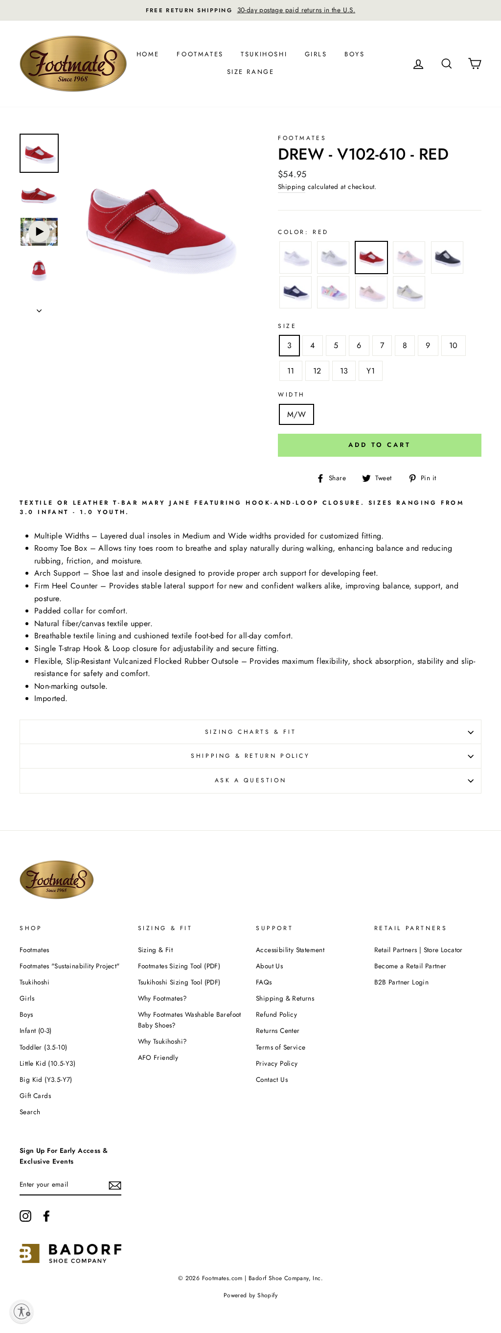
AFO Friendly (158, 1057)
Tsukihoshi (264, 54)
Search (30, 1112)
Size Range (250, 71)
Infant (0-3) (36, 1030)
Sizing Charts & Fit (250, 731)
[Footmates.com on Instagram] (25, 1216)
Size (287, 326)
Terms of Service (280, 1047)
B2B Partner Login (401, 982)
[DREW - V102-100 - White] (295, 259)
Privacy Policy (277, 1063)
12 (317, 370)
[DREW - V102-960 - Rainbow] (333, 294)
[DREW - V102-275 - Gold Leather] (409, 294)
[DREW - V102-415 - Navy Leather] (447, 259)
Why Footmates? (162, 998)
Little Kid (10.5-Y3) (47, 1063)
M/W (296, 414)
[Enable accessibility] (21, 1311)
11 (291, 370)
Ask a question (250, 780)
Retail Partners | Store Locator (418, 950)
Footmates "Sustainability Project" (70, 966)
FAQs (264, 982)
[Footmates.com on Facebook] (46, 1216)
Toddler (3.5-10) (43, 1047)
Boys (354, 54)
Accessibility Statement (290, 950)
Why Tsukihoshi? (162, 1041)
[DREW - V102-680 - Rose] (409, 259)
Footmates (200, 54)
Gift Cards (35, 1095)
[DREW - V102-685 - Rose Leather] (371, 294)
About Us (269, 966)
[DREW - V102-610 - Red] (371, 259)
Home (148, 54)
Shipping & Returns (285, 998)
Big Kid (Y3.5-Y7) (46, 1079)
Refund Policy (276, 1014)
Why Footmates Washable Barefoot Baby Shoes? (189, 1019)
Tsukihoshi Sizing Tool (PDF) (179, 982)
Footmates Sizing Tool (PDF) (179, 966)
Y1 (370, 370)
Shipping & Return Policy (250, 755)
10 (453, 345)
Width (291, 394)
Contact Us (272, 1079)
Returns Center (278, 1030)
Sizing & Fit (155, 950)
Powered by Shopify (250, 1295)
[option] (250, 10)
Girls (316, 54)
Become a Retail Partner (410, 966)
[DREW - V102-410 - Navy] (295, 294)
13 (344, 370)
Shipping (291, 186)
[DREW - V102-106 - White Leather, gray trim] (333, 259)
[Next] (39, 308)
